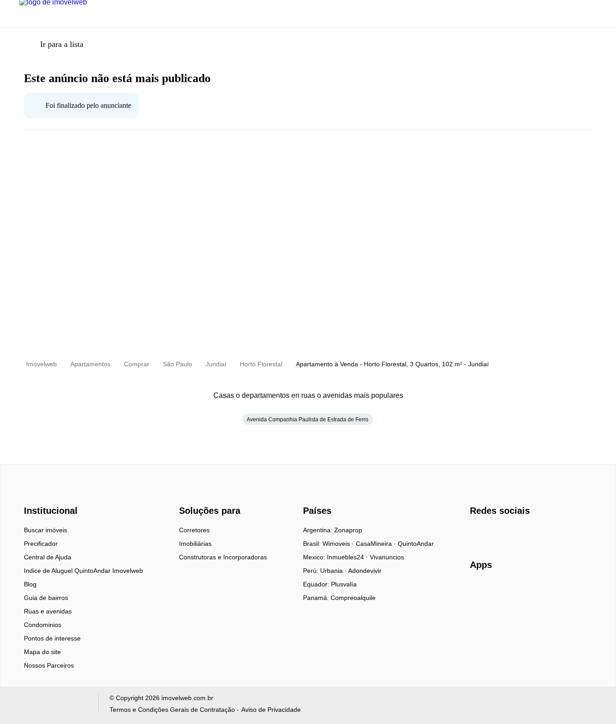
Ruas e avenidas (48, 611)
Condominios (42, 624)
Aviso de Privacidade (271, 709)
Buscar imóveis (45, 530)
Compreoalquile (353, 597)
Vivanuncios (387, 557)
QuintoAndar (416, 543)
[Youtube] (507, 533)
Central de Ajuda (47, 557)
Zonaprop (348, 530)
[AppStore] (499, 590)
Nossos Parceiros (49, 665)
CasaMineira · (377, 543)
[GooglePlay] (560, 591)
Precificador (41, 543)
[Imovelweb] (55, 494)
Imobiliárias (195, 543)
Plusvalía (344, 584)
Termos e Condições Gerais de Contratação (172, 709)
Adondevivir (365, 570)
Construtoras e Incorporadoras (223, 557)
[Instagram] (492, 533)
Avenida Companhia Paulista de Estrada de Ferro (307, 419)
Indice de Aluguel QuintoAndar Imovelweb (83, 570)
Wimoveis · (339, 543)
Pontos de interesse (52, 638)
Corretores (194, 530)
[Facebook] (477, 533)
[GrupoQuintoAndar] (53, 705)
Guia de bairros (46, 597)
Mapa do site (42, 651)
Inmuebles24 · (348, 557)
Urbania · (334, 570)
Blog (30, 584)
